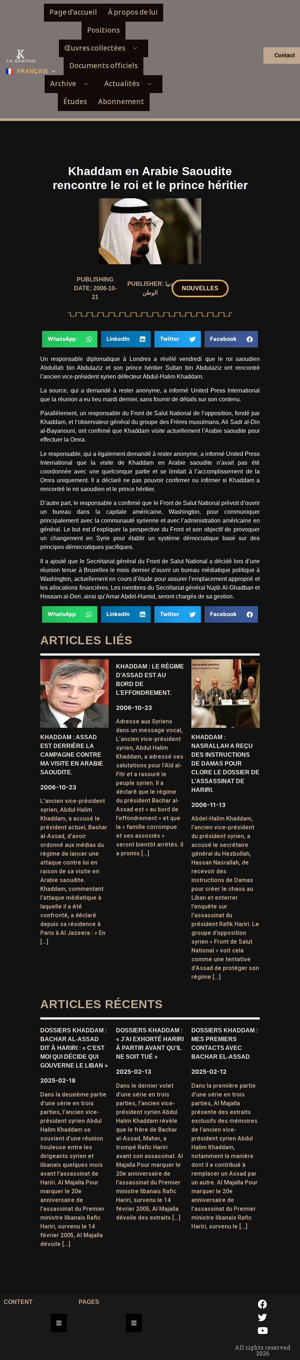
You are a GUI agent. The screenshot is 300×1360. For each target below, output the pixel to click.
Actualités (122, 84)
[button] (200, 288)
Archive (63, 84)
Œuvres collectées (94, 48)
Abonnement (121, 101)
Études (75, 101)
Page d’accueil (73, 12)
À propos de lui (133, 12)
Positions (103, 30)
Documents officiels (103, 66)
